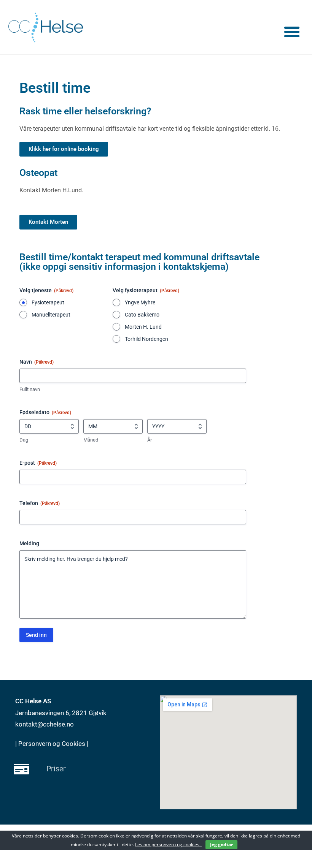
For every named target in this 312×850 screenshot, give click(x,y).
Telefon (39, 503)
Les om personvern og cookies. (168, 844)
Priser (56, 768)
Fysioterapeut (48, 302)
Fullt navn (29, 389)
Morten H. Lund (143, 327)
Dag (23, 440)
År (149, 440)
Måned (90, 440)
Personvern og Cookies (52, 743)
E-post (38, 463)
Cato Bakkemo (142, 315)
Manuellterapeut (51, 315)
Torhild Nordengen (146, 339)
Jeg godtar (221, 844)
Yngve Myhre (140, 302)
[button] (291, 31)
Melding (29, 543)
